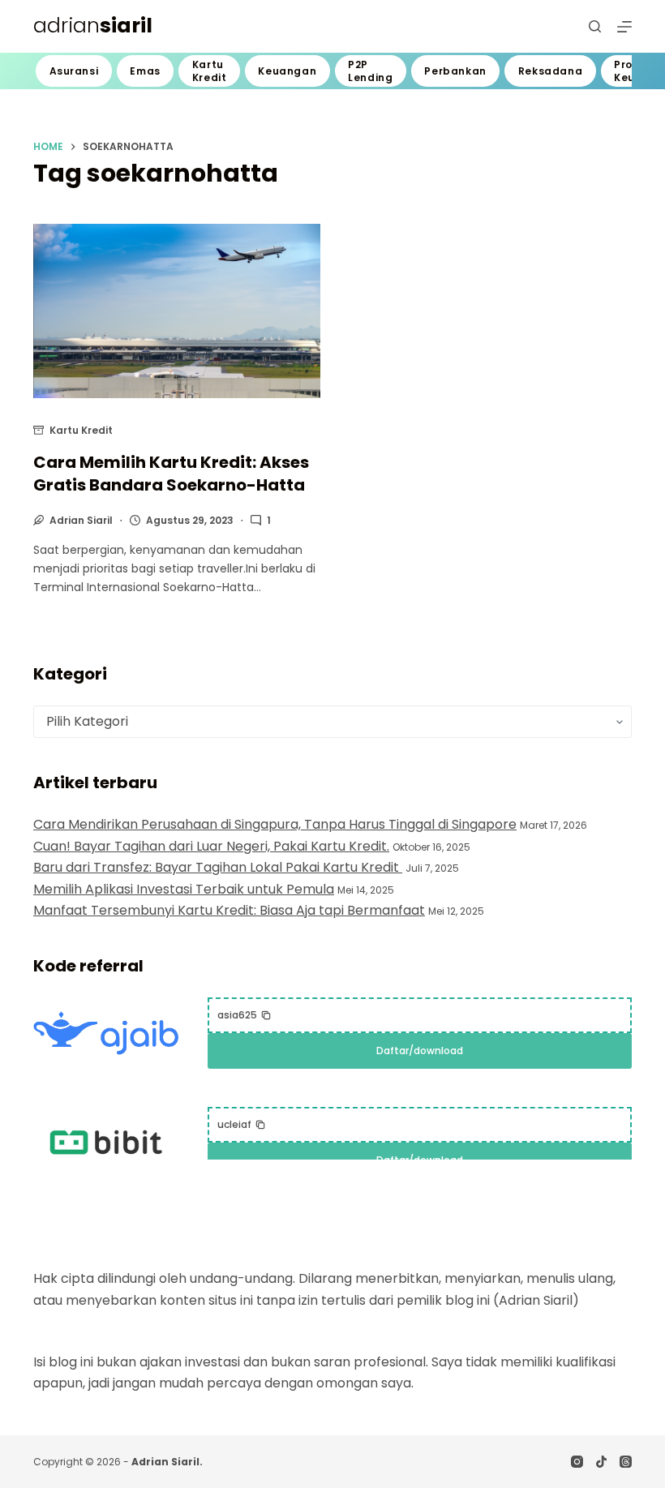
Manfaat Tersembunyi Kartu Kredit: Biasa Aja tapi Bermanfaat (229, 910)
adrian (92, 25)
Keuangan (287, 71)
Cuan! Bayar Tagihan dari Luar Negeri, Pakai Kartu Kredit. (211, 846)
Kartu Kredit (209, 71)
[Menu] (624, 26)
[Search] (595, 26)
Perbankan (455, 71)
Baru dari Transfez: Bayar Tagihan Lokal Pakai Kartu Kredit (217, 867)
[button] (244, 1015)
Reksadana (550, 71)
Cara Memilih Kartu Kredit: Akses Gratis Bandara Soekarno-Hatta (171, 473)
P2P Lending (370, 71)
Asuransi (74, 71)
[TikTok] (601, 1462)
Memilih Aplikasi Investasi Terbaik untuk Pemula (183, 889)
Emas (145, 71)
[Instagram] (577, 1462)
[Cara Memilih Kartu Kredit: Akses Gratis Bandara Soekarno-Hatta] (176, 311)
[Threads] (626, 1462)
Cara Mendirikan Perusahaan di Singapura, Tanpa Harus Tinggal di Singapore (275, 824)
